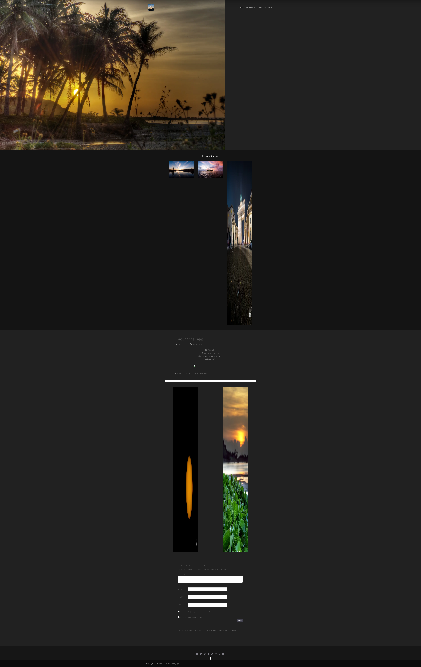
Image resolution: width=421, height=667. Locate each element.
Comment (181, 575)
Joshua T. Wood (197, 344)
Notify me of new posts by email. (190, 617)
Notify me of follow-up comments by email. (194, 612)
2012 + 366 (180, 373)
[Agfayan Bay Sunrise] (210, 169)
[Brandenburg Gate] (239, 243)
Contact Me (261, 8)
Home (242, 8)
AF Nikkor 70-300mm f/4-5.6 (211, 353)
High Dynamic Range (191, 373)
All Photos (250, 8)
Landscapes (203, 373)
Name (180, 589)
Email (180, 597)
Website (180, 605)
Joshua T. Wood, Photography (169, 663)
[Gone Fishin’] (181, 169)
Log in (270, 8)
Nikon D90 (212, 350)
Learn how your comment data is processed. (220, 630)
